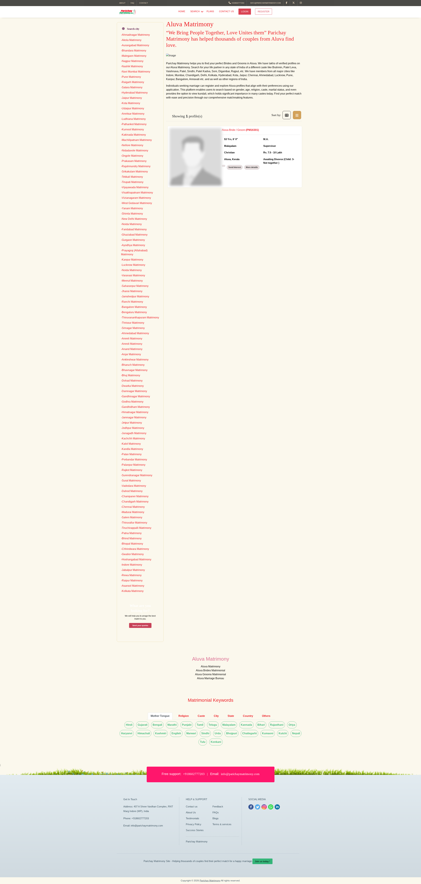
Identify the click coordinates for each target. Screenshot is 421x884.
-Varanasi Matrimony (133, 275)
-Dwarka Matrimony (132, 385)
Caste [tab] (201, 716)
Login (244, 11)
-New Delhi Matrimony (134, 218)
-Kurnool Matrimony (132, 129)
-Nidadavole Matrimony (134, 150)
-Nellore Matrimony (132, 145)
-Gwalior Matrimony (132, 554)
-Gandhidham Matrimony (135, 407)
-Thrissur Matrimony (132, 322)
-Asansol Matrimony (132, 585)
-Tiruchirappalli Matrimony (136, 527)
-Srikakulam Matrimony (134, 171)
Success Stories (195, 830)
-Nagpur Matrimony (132, 61)
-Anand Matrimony (131, 349)
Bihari (261, 724)
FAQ (132, 3)
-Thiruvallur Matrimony (134, 522)
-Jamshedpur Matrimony (135, 296)
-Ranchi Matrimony (132, 301)
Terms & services (221, 824)
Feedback (217, 806)
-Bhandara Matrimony (133, 50)
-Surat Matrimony (131, 480)
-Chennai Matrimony (133, 506)
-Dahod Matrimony (132, 491)
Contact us (192, 806)
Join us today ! (262, 861)
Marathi (172, 724)
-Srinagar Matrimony (133, 328)
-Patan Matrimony (131, 454)
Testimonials (192, 818)
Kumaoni (267, 733)
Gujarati (142, 724)
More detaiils (252, 167)
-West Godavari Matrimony (136, 203)
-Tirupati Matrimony (132, 182)
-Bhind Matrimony (131, 538)
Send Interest (234, 167)
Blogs (215, 818)
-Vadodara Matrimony (133, 485)
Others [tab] (266, 716)
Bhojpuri (231, 733)
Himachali (143, 733)
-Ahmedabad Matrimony (135, 333)
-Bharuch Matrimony (133, 364)
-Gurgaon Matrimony (133, 240)
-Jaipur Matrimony (131, 97)
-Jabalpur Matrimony (133, 570)
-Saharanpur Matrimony (135, 286)
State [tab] (231, 716)
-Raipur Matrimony (132, 580)
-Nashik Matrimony (132, 66)
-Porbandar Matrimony (134, 459)
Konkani (216, 742)
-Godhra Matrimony (132, 401)
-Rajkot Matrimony (131, 470)
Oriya (292, 724)
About (122, 3)
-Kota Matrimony (130, 103)
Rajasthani (276, 724)
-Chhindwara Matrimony (135, 549)
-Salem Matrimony (131, 517)
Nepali (296, 733)
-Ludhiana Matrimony (133, 119)
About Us (191, 812)
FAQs (215, 812)
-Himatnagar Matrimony (134, 412)
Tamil (200, 724)
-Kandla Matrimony (132, 449)
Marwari (191, 733)
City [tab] (216, 716)
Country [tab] (248, 716)
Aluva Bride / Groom (258, 146)
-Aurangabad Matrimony (135, 45)
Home (181, 11)
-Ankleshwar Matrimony (135, 359)
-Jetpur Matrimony (131, 422)
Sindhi (205, 733)
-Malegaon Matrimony (133, 55)
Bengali (157, 724)
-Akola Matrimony (131, 40)
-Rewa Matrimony (131, 575)
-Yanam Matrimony (132, 208)
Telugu (213, 724)
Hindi (129, 724)
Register (263, 11)
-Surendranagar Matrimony (136, 475)
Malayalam (228, 724)
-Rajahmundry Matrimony (135, 166)
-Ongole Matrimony (132, 155)
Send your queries (140, 625)
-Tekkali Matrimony (132, 176)
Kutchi (283, 733)
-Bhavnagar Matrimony (134, 370)
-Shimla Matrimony (132, 213)
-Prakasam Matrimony (134, 161)
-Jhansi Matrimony (131, 291)
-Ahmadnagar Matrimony (135, 34)
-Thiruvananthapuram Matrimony (140, 317)
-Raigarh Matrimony (132, 82)
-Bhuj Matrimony (130, 375)
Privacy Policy (193, 824)
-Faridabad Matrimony (134, 229)
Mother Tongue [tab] (160, 716)
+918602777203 (237, 3)
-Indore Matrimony (131, 564)
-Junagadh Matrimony (133, 433)
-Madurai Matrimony (132, 512)
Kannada (246, 724)
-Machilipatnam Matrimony (136, 140)
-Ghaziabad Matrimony (134, 234)
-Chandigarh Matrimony (135, 501)
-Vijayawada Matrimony (135, 187)
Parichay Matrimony (197, 841)
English (176, 733)
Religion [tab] (183, 716)
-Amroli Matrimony (131, 343)
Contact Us (226, 11)
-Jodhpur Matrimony (132, 428)
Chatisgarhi (249, 733)
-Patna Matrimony (131, 533)
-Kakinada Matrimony (133, 134)
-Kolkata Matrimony (132, 591)
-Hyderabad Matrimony (134, 92)
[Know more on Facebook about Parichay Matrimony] (286, 3)
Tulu (202, 742)
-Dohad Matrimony (132, 380)
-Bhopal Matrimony (132, 543)
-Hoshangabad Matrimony (136, 559)
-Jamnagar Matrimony (133, 417)
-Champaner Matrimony (135, 496)
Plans (210, 11)
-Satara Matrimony (131, 87)
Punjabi (186, 724)
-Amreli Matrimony (131, 338)
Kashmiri (160, 733)
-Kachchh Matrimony (133, 438)
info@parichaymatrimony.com (265, 3)
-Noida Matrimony (131, 224)
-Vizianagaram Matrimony (136, 197)
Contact (143, 3)
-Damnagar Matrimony (134, 391)
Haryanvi (126, 733)
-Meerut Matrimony (132, 280)
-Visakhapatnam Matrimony (137, 192)
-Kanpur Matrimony (132, 259)
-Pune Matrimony (131, 76)
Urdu (218, 733)
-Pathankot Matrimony (134, 124)
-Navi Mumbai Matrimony (135, 71)
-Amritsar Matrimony (132, 113)
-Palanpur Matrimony (133, 464)
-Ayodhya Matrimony (133, 245)
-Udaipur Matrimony (132, 108)
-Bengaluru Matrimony (134, 312)
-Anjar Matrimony (131, 354)
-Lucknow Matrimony (133, 264)
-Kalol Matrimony (131, 443)
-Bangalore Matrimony (134, 307)
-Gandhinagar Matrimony (135, 396)
